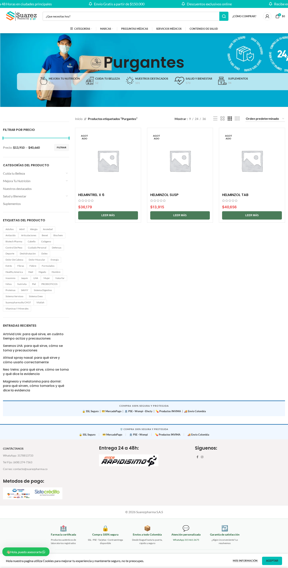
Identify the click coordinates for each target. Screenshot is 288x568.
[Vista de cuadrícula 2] (222, 119)
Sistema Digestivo (43, 290)
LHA (35, 278)
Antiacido (11, 235)
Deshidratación (28, 253)
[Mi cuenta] (267, 16)
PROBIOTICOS (49, 284)
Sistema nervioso (14, 296)
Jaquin (24, 278)
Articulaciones (28, 235)
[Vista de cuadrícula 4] (237, 119)
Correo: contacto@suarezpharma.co (25, 469)
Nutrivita (22, 284)
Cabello (32, 241)
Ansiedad (48, 229)
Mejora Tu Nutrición (16, 181)
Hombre (56, 271)
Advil (22, 229)
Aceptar (272, 560)
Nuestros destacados (17, 188)
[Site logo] (21, 16)
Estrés (9, 265)
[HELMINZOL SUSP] (180, 161)
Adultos (10, 229)
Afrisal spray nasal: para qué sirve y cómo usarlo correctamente (31, 360)
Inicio (79, 119)
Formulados (48, 265)
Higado (42, 271)
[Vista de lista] (215, 119)
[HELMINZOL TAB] (252, 161)
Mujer (47, 278)
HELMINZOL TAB (235, 194)
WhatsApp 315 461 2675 (186, 539)
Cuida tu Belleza (14, 173)
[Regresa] (99, 62)
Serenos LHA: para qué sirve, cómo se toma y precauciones (33, 348)
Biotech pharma (14, 241)
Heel (30, 271)
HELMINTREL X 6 (91, 194)
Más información (245, 560)
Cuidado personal (37, 247)
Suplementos (12, 204)
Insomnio (10, 278)
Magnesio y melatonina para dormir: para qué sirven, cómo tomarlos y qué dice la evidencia (33, 386)
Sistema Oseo (36, 296)
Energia (55, 259)
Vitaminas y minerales (17, 308)
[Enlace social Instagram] (202, 457)
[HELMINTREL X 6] (108, 161)
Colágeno (46, 241)
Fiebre (32, 265)
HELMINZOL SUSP (164, 194)
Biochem (58, 235)
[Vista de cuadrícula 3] (230, 119)
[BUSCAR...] (223, 16)
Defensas (56, 247)
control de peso (14, 247)
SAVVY (24, 290)
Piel (34, 284)
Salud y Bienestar (14, 196)
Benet (45, 235)
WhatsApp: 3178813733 (18, 455)
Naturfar (60, 278)
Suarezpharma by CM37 (18, 302)
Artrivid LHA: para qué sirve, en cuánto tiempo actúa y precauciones (33, 336)
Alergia (33, 229)
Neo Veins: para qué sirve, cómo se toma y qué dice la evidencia (36, 371)
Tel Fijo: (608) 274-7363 (17, 462)
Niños (9, 284)
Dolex (44, 253)
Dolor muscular (37, 259)
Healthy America (14, 271)
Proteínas (10, 290)
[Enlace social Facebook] (197, 457)
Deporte (10, 253)
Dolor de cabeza (14, 259)
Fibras (20, 265)
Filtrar (61, 147)
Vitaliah (40, 302)
